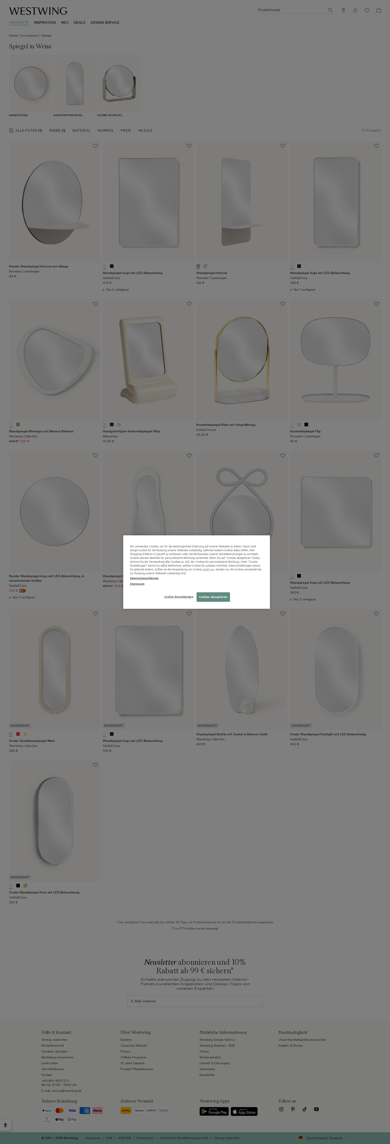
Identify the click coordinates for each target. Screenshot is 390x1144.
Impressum (137, 583)
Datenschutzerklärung (144, 578)
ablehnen (208, 569)
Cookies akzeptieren (213, 596)
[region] (196, 572)
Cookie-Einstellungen (178, 596)
